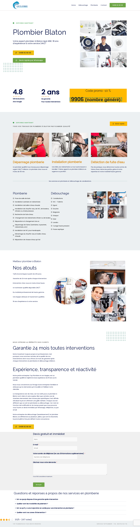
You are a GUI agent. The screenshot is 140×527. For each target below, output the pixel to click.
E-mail (36, 445)
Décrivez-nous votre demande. (45, 462)
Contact (104, 5)
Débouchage (83, 5)
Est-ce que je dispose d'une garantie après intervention (37, 499)
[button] (70, 499)
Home (73, 5)
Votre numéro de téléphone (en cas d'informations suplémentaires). (59, 454)
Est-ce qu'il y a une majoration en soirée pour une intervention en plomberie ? (45, 508)
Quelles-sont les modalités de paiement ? (32, 504)
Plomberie (94, 5)
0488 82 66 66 (117, 5)
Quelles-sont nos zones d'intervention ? (31, 512)
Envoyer (39, 485)
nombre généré (103, 99)
